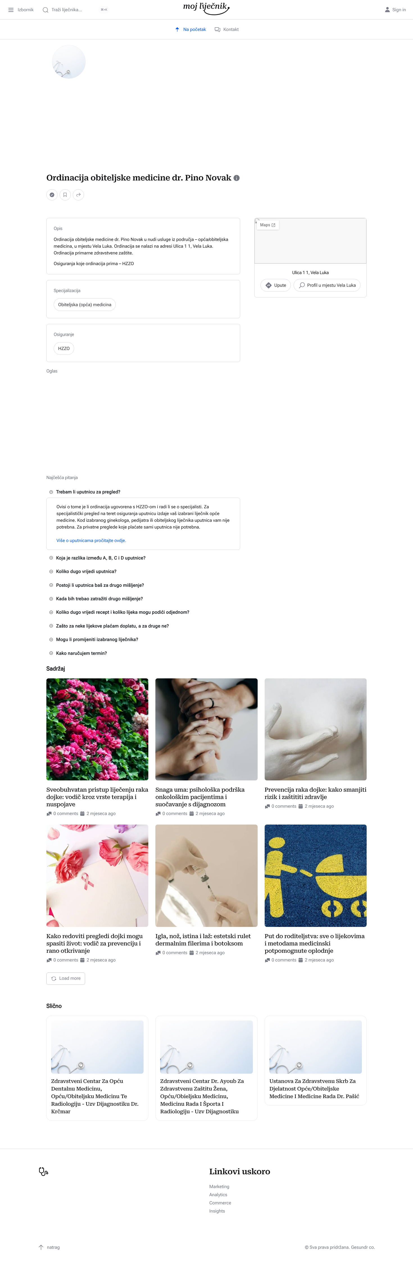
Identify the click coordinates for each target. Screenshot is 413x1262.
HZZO (64, 348)
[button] (52, 194)
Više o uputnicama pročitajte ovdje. (91, 540)
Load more (70, 978)
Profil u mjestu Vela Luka (331, 285)
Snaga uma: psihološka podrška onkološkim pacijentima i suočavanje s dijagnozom (199, 797)
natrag (53, 1247)
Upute (280, 285)
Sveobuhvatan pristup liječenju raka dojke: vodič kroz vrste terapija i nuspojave (97, 797)
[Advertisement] (206, 125)
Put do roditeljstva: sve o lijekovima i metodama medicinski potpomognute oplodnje (315, 943)
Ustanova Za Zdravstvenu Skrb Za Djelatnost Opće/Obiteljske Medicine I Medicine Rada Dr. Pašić (314, 1089)
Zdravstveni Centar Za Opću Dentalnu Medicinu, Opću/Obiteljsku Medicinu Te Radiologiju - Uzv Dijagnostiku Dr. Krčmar (95, 1096)
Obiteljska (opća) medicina (84, 304)
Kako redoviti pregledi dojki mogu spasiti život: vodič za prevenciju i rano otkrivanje (94, 943)
